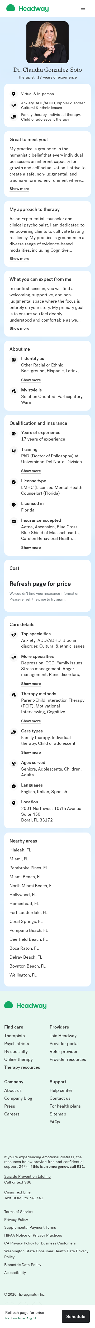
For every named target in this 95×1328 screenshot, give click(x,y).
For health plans (65, 1106)
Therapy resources (22, 1067)
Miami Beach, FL (26, 877)
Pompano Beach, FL (29, 930)
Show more (19, 188)
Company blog (18, 1098)
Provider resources (68, 1059)
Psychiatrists (16, 1044)
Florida (28, 510)
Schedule (75, 1316)
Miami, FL (19, 859)
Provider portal (64, 1044)
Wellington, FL (23, 975)
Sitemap (58, 1114)
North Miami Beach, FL (32, 886)
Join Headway (63, 1036)
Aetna (27, 527)
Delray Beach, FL (26, 957)
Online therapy (18, 1059)
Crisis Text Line (17, 1192)
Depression (32, 663)
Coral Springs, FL (26, 921)
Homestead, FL (24, 904)
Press (9, 1106)
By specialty (16, 1052)
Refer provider (64, 1052)
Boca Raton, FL (24, 948)
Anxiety (28, 640)
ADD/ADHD (48, 640)
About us (13, 1090)
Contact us (60, 1098)
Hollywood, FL (23, 895)
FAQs (55, 1122)
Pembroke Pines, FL (29, 868)
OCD (49, 663)
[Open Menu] (83, 8)
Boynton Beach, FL (28, 966)
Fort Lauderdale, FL (29, 913)
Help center (61, 1090)
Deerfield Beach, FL (29, 939)
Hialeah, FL (20, 850)
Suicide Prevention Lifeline (27, 1176)
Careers (12, 1114)
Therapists (14, 1036)
